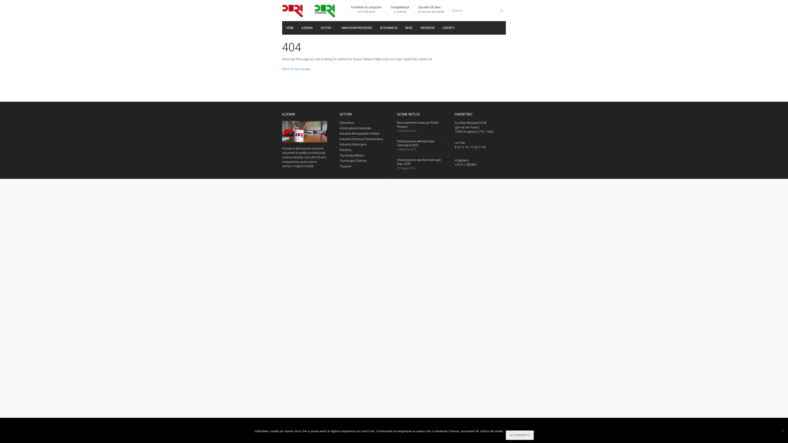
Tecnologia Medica (352, 155)
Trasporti (346, 166)
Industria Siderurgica (353, 144)
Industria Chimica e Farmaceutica (361, 139)
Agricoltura (347, 122)
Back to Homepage (296, 69)
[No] (783, 430)
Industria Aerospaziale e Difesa (359, 133)
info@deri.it (462, 160)
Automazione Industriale (355, 128)
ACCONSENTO (520, 435)
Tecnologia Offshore (353, 160)
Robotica (346, 150)
